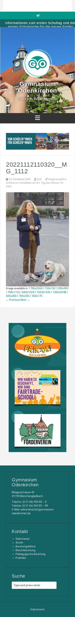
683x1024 (28, 292)
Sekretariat (23, 538)
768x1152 (14, 292)
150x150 (50, 288)
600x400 (11, 295)
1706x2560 (35, 288)
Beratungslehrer (26, 546)
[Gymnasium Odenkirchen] (37, 64)
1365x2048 (59, 292)
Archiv (19, 542)
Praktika (21, 557)
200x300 (63, 288)
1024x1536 (43, 292)
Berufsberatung (25, 550)
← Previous (13, 299)
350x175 (37, 295)
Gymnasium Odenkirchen (37, 87)
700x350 (24, 295)
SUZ (39, 179)
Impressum (37, 609)
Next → (25, 299)
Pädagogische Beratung (30, 554)
